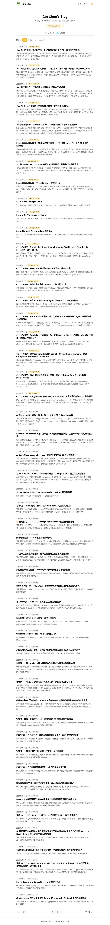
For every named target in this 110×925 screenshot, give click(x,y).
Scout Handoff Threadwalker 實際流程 (34, 231)
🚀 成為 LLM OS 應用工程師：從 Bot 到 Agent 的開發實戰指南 (44, 505)
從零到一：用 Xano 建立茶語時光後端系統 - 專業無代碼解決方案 (44, 682)
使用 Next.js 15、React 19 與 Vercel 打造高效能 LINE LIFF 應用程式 (46, 815)
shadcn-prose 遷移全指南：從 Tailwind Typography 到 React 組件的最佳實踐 (51, 898)
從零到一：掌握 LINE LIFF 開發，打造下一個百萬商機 (39, 751)
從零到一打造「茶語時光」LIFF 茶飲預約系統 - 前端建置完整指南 (44, 719)
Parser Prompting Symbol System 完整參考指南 (38, 882)
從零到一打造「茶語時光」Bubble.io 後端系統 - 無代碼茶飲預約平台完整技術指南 (51, 700)
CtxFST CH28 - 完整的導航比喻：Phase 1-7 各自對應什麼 (41, 284)
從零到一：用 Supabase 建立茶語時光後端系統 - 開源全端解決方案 (45, 663)
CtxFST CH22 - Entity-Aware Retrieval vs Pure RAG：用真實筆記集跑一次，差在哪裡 (54, 396)
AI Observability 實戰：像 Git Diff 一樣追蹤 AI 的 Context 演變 (44, 415)
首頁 (79, 4)
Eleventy (33, 40)
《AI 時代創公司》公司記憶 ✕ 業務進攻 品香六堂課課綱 (40, 87)
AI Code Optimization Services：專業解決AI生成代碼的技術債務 (45, 455)
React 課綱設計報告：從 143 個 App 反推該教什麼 (38, 183)
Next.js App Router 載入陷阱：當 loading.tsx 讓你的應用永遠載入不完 (47, 585)
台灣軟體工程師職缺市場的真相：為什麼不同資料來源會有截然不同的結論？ (49, 850)
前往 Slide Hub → (55, 26)
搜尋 (85, 4)
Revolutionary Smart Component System (36, 617)
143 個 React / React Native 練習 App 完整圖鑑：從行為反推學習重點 (47, 164)
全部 (24, 40)
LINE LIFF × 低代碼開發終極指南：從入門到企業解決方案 (41, 767)
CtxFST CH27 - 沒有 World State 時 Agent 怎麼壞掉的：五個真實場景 (47, 300)
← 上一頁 (21, 912)
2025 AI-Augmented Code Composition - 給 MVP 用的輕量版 (44, 492)
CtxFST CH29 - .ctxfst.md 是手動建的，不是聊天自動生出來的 (43, 268)
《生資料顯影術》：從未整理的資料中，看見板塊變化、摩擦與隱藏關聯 (46, 124)
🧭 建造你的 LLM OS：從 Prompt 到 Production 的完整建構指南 (45, 521)
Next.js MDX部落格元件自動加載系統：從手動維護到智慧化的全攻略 (46, 799)
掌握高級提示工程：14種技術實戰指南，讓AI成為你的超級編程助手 (45, 783)
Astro (41, 40)
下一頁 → (88, 912)
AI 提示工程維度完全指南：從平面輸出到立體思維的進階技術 (42, 553)
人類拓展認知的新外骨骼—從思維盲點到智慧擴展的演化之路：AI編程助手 (48, 650)
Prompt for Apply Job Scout (29, 201)
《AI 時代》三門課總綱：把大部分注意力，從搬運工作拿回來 (42, 106)
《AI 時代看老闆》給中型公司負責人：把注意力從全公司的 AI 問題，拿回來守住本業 (53, 68)
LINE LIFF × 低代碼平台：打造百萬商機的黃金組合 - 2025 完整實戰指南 (47, 735)
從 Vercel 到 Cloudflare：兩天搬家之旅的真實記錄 (38, 601)
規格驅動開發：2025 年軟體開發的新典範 (34, 537)
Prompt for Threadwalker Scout (31, 215)
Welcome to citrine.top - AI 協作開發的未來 (36, 633)
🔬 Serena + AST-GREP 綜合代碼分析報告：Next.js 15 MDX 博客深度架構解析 (51, 473)
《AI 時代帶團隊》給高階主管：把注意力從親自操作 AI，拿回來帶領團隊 (47, 50)
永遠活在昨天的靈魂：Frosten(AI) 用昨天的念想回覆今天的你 (43, 569)
